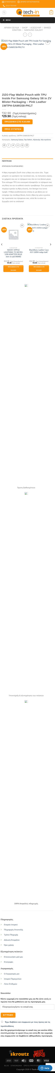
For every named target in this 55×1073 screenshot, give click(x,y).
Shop (25, 28)
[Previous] (2, 250)
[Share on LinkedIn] (27, 145)
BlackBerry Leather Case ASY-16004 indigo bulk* (39, 251)
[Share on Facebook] (9, 145)
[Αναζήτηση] (4, 12)
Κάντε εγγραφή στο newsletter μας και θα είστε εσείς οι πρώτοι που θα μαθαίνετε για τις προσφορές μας (26, 1000)
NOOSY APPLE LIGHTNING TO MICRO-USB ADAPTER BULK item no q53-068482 (13, 253)
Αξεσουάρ (35, 28)
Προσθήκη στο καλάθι (17, 122)
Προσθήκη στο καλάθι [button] (13, 268)
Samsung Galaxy (33, 30)
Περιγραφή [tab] (7, 161)
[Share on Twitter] (13, 145)
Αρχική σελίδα (11, 28)
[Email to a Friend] (18, 145)
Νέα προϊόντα (46, 140)
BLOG (6, 1065)
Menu (8, 20)
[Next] (50, 250)
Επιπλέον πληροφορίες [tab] (12, 166)
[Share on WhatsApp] (4, 145)
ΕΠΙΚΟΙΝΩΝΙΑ (16, 1065)
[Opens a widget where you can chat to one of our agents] (45, 1068)
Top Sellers (28, 140)
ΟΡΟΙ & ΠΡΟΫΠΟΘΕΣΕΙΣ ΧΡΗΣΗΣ (37, 1065)
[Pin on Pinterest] (22, 145)
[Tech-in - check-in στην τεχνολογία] (28, 12)
